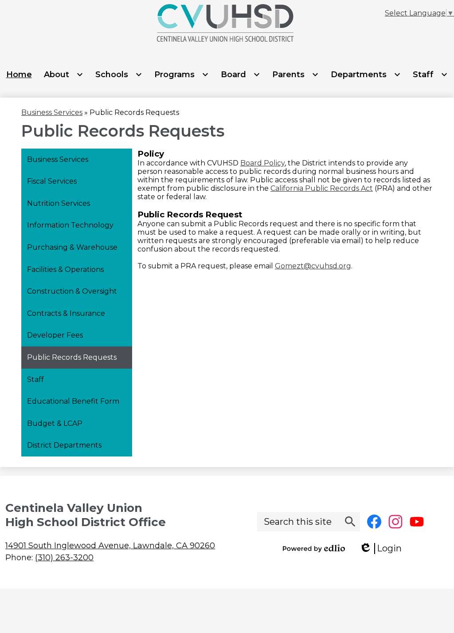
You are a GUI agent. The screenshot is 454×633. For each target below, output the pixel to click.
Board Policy (262, 163)
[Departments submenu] (365, 74)
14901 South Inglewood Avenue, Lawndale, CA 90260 (110, 545)
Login (383, 548)
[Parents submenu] (295, 74)
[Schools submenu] (119, 74)
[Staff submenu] (430, 74)
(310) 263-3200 (64, 557)
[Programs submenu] (181, 74)
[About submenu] (63, 74)
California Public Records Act (321, 188)
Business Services (51, 112)
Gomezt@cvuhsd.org (313, 266)
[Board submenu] (240, 74)
